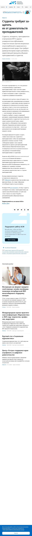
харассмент (24, 253)
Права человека (6, 58)
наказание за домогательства (16, 252)
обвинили (7, 180)
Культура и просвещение (18, 330)
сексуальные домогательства (13, 253)
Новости (4, 17)
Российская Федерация (10, 247)
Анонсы (4, 330)
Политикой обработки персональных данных (13, 529)
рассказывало (14, 187)
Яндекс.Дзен (5, 203)
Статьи (4, 307)
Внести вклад (11, 240)
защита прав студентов (10, 250)
